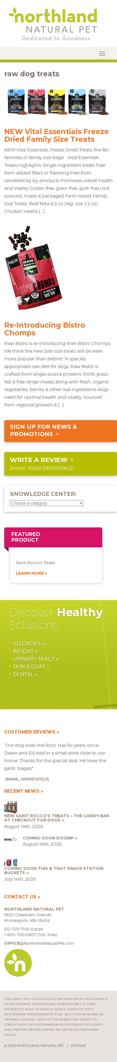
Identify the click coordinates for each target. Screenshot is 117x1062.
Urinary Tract (34, 659)
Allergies (27, 643)
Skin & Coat (29, 666)
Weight (23, 651)
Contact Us (20, 896)
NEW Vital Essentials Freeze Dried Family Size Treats (56, 135)
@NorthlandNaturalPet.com (39, 943)
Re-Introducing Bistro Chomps (44, 329)
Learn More (30, 573)
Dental (23, 674)
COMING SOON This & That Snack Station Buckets (53, 870)
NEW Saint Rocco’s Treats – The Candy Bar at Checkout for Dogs (56, 818)
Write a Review (39, 460)
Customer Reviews (29, 732)
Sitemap (78, 1045)
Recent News (21, 791)
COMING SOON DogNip (48, 838)
